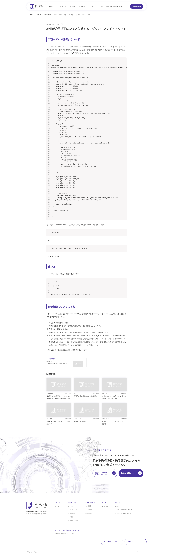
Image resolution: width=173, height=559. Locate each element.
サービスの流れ (74, 520)
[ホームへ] (36, 6)
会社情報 (89, 513)
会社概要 (82, 6)
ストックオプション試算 (67, 6)
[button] (105, 473)
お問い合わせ (137, 6)
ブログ (100, 6)
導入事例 (72, 513)
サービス (51, 6)
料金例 (71, 517)
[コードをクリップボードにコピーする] (124, 61)
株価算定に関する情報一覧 (124, 513)
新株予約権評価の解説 (114, 6)
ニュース (92, 6)
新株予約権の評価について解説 (64, 533)
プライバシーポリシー (32, 552)
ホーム (57, 506)
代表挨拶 (89, 510)
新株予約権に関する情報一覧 (125, 510)
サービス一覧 (73, 510)
